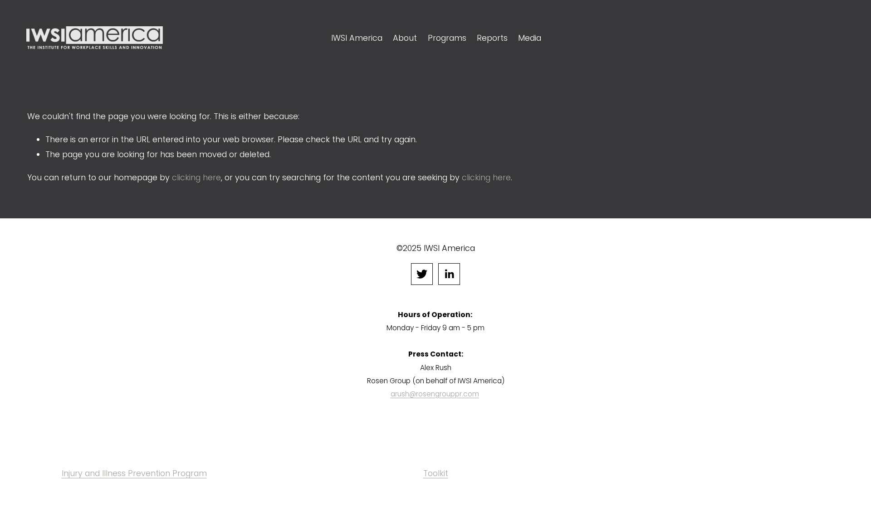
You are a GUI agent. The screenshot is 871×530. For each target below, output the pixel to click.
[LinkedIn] (449, 274)
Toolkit (435, 473)
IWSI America (356, 37)
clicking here (196, 177)
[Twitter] (422, 274)
